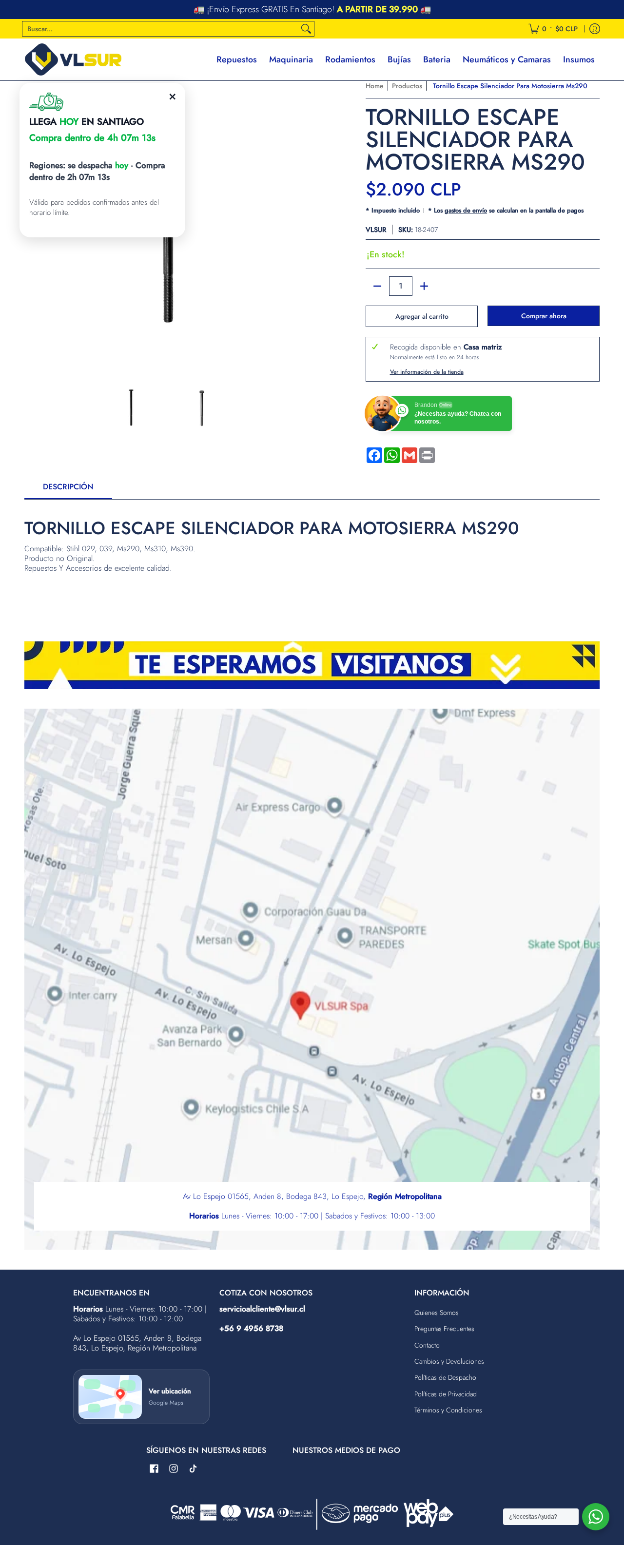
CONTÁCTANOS (377, 10)
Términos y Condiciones (448, 1410)
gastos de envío (466, 210)
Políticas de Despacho (445, 1377)
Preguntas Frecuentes (444, 1328)
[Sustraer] (377, 286)
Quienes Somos (436, 1312)
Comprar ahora (543, 316)
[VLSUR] (73, 59)
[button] (154, 1469)
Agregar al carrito (421, 316)
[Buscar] (306, 28)
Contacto (427, 1345)
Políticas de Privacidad (445, 1394)
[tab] (68, 490)
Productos (407, 86)
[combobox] (160, 28)
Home (375, 86)
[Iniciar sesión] (594, 29)
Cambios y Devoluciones (449, 1361)
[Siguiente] (300, 222)
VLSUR (376, 229)
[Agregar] (424, 286)
